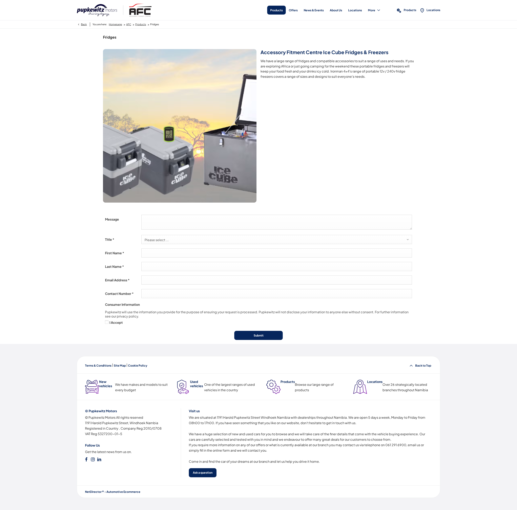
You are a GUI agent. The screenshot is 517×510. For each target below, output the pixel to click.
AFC (128, 24)
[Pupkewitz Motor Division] (97, 10)
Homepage (115, 24)
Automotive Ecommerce (123, 491)
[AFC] (140, 10)
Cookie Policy (137, 365)
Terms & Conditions (98, 365)
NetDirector (93, 491)
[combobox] (276, 239)
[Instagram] (93, 459)
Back (84, 24)
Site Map (120, 365)
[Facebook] (86, 459)
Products (140, 24)
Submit (259, 335)
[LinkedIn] (99, 459)
